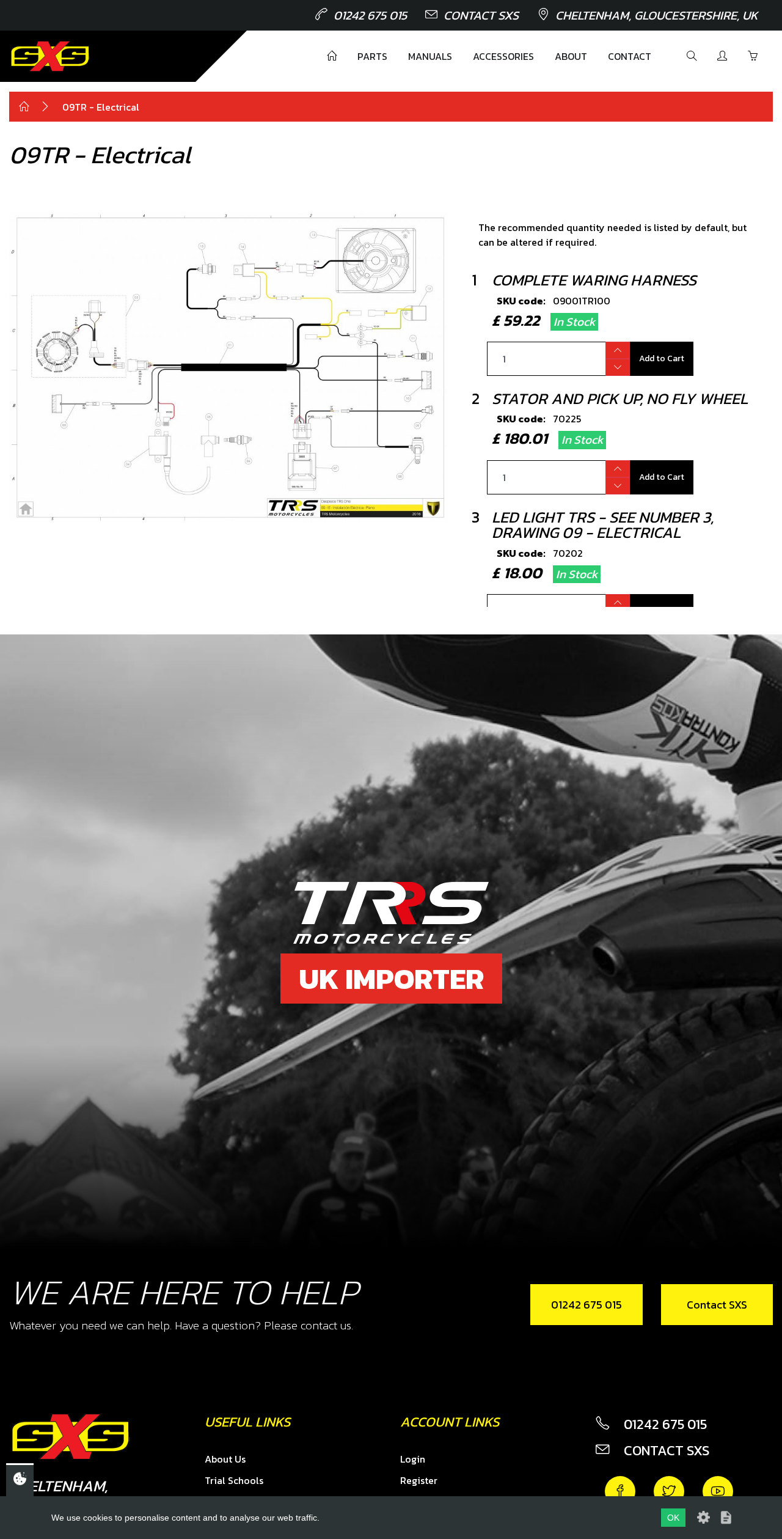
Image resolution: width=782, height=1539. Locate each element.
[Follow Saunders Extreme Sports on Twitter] (669, 1491)
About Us (225, 1459)
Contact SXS (481, 15)
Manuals (430, 56)
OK (673, 1517)
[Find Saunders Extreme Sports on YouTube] (718, 1491)
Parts (372, 56)
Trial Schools (234, 1480)
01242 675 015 (370, 15)
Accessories (503, 56)
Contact (629, 56)
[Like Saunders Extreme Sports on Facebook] (620, 1491)
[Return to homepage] (50, 56)
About (571, 56)
